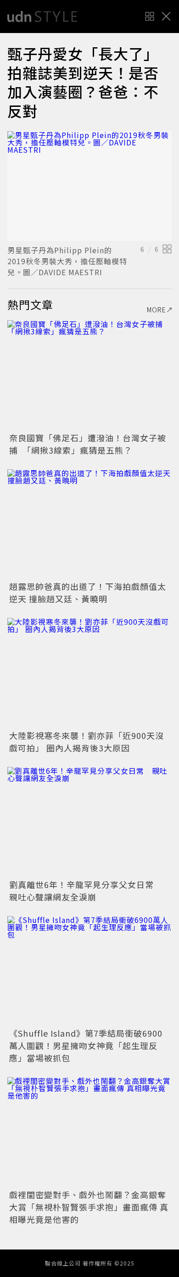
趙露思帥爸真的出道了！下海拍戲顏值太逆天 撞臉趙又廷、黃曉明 (87, 592)
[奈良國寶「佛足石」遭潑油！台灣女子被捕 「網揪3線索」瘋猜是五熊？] (89, 375)
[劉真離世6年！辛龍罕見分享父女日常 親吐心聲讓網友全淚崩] (89, 822)
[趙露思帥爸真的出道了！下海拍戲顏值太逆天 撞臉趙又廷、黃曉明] (89, 524)
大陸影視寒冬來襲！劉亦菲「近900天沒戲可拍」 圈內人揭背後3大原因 (86, 741)
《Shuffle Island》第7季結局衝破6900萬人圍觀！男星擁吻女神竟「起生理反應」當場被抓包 (85, 1045)
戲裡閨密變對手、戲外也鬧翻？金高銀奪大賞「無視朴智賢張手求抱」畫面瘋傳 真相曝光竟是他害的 (88, 1206)
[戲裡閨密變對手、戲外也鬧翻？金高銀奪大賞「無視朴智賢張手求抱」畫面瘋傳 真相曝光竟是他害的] (89, 1132)
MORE (156, 309)
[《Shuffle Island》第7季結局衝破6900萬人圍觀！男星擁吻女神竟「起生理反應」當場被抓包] (89, 971)
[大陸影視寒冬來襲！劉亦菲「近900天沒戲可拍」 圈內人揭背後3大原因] (89, 672)
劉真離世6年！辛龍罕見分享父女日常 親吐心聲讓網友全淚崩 (85, 890)
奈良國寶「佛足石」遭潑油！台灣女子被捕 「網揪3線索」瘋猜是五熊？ (87, 444)
